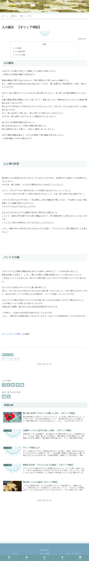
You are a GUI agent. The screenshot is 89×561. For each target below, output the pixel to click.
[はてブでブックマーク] (13, 385)
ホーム (4, 334)
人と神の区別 (20, 51)
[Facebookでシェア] (8, 385)
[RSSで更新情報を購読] (9, 397)
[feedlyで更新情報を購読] (4, 397)
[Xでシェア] (4, 385)
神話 (17, 359)
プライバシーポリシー (73, 553)
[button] (82, 459)
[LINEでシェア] (18, 385)
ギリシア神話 (14, 334)
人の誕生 (18, 48)
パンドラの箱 (20, 55)
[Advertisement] (44, 371)
